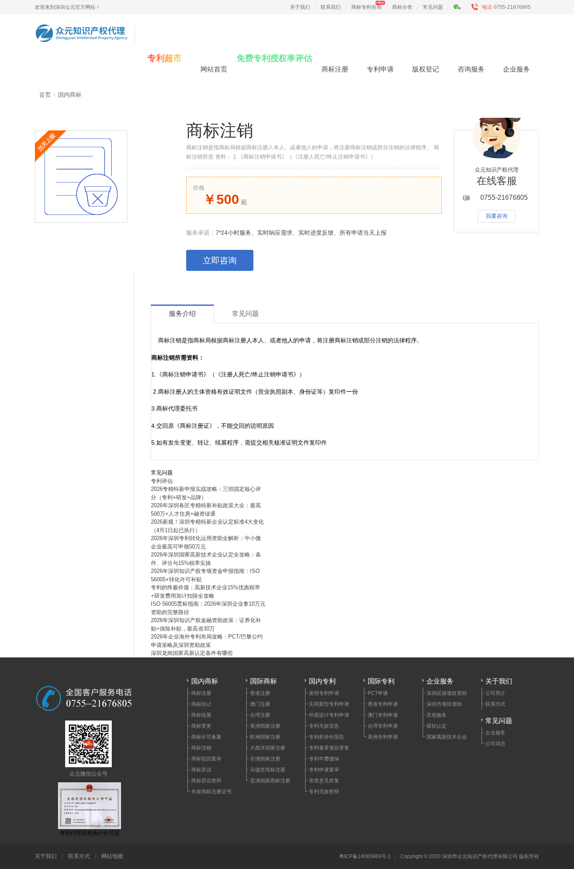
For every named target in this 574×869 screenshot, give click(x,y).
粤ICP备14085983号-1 (365, 856)
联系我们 (331, 7)
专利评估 (162, 481)
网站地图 (112, 856)
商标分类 (402, 7)
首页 (45, 94)
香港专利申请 (383, 704)
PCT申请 (378, 693)
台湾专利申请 (383, 726)
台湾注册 (260, 715)
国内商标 (70, 94)
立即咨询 (220, 260)
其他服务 (437, 715)
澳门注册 (260, 704)
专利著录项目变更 (329, 748)
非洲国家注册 (265, 759)
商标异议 (201, 770)
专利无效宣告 (324, 726)
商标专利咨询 (366, 7)
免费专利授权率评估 (274, 58)
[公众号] (461, 7)
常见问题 (433, 7)
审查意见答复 (324, 781)
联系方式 (495, 704)
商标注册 (334, 69)
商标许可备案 (206, 737)
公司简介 (495, 693)
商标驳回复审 (206, 759)
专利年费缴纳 (324, 759)
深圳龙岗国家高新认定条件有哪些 (192, 653)
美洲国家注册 (265, 726)
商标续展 (201, 715)
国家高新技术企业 (447, 737)
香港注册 (260, 693)
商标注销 (201, 748)
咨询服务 (471, 69)
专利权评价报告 (326, 737)
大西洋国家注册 (267, 748)
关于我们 (300, 7)
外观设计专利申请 (329, 715)
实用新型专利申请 (329, 704)
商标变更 (201, 726)
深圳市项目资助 (444, 704)
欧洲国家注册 (265, 737)
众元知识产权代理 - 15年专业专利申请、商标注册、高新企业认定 (81, 28)
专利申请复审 (324, 770)
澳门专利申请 (383, 715)
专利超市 (164, 58)
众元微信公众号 (88, 774)
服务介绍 (182, 313)
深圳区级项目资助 (447, 693)
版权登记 (425, 69)
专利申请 (380, 69)
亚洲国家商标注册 (270, 781)
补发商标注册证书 (211, 792)
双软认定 (437, 726)
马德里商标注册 (267, 770)
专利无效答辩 (324, 792)
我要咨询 (497, 216)
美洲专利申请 (383, 737)
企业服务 (516, 69)
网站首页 (213, 69)
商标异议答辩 (206, 781)
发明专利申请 (324, 693)
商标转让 (201, 704)
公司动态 (495, 744)
